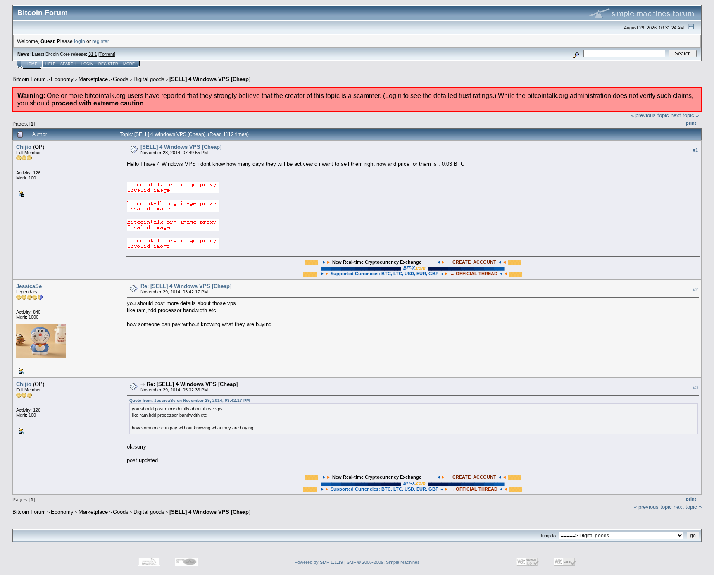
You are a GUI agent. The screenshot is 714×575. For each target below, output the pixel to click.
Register (108, 64)
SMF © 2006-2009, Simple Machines (383, 562)
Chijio (23, 147)
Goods (121, 79)
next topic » (685, 115)
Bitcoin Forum (29, 79)
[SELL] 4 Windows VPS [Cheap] (209, 79)
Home (31, 64)
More (129, 64)
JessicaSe (29, 286)
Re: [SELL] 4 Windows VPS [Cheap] (185, 286)
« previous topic (650, 115)
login (79, 41)
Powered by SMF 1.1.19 (319, 562)
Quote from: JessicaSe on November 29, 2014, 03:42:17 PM (189, 400)
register (100, 41)
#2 (695, 289)
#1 (695, 150)
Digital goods (148, 79)
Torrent (107, 54)
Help (50, 64)
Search (68, 64)
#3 (695, 387)
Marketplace (93, 79)
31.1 (92, 54)
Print (691, 123)
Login (87, 64)
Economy (62, 79)
